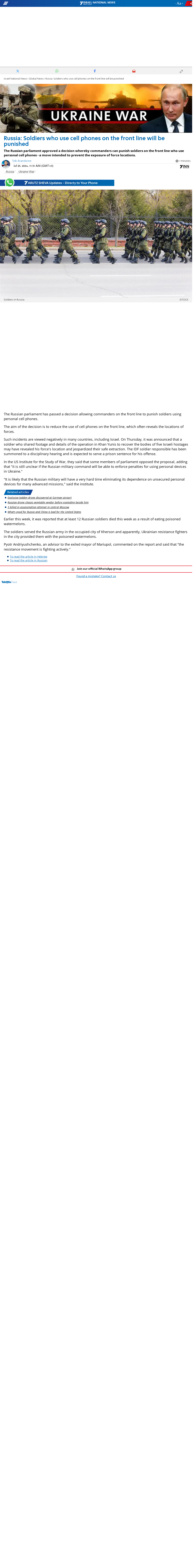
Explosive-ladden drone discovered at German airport (40, 497)
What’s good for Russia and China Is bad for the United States (44, 512)
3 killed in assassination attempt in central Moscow (38, 507)
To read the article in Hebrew (28, 556)
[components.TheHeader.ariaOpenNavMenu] (30, 3)
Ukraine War (26, 172)
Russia (10, 172)
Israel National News (15, 79)
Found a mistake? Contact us (96, 576)
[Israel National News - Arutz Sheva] (97, 3)
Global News (36, 79)
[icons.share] (189, 3)
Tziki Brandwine (21, 161)
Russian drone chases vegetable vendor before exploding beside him (48, 502)
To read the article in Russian (28, 560)
